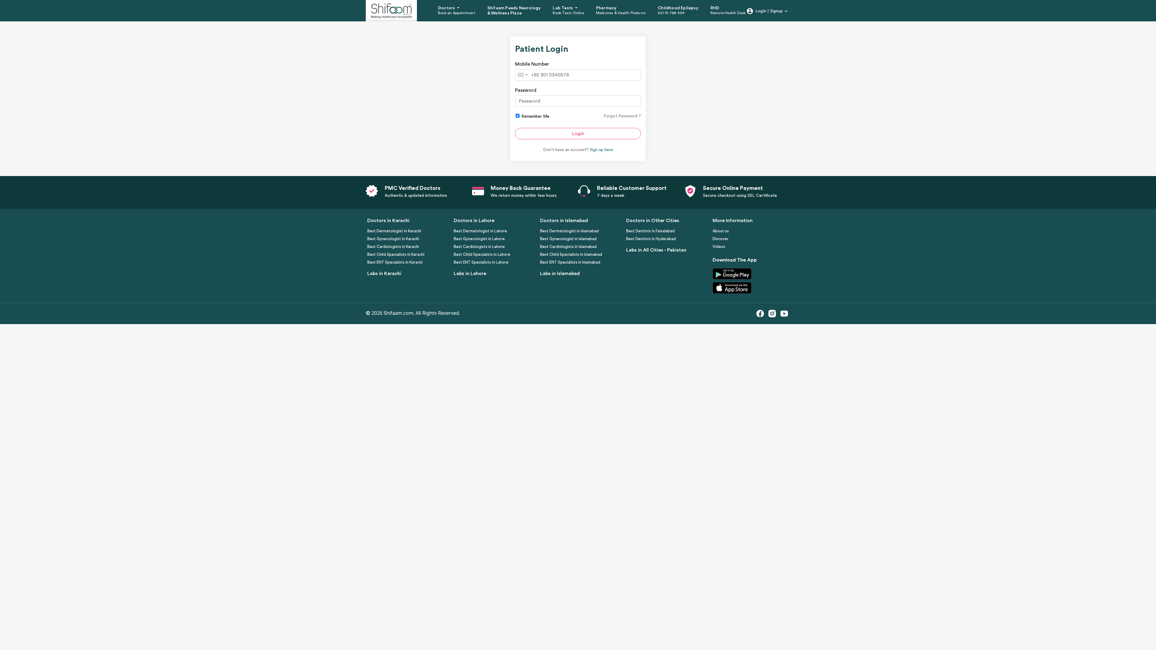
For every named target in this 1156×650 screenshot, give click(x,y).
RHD (714, 8)
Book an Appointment (456, 13)
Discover (721, 239)
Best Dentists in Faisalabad (650, 231)
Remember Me (534, 116)
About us (721, 231)
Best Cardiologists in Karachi (393, 247)
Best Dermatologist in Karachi (394, 231)
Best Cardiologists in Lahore (479, 247)
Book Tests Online (568, 13)
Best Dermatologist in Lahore (480, 231)
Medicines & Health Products (621, 13)
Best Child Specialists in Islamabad (571, 254)
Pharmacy (606, 8)
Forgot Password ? (622, 116)
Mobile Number (532, 64)
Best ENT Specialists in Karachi (395, 262)
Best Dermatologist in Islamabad (569, 231)
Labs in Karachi (384, 273)
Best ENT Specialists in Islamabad (570, 262)
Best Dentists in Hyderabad (651, 239)
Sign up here (601, 150)
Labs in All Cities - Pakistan (656, 250)
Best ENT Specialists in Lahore (481, 262)
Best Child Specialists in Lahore (482, 254)
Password (525, 90)
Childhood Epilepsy (678, 8)
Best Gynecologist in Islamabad (568, 239)
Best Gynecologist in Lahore (479, 239)
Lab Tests (563, 8)
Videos (719, 247)
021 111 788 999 (671, 13)
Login (578, 133)
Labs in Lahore (470, 273)
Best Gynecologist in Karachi (393, 239)
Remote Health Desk (728, 13)
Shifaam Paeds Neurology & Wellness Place (514, 10)
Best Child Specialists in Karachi (395, 254)
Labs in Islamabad (560, 273)
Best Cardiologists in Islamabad (568, 247)
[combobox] (522, 75)
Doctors (447, 8)
